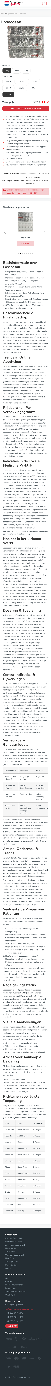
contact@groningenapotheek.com (19, 1309)
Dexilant (25, 238)
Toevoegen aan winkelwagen (25, 108)
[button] (25, 243)
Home (2, 14)
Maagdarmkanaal (11, 14)
